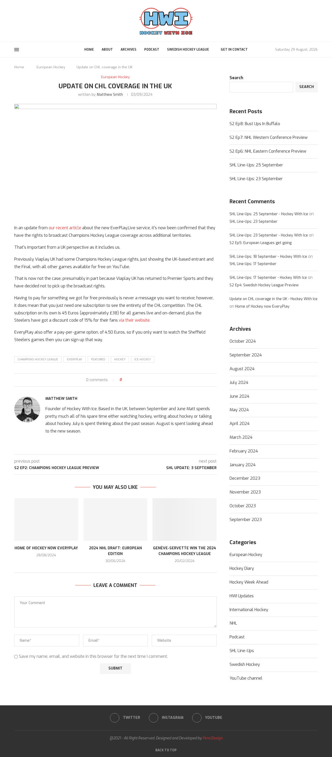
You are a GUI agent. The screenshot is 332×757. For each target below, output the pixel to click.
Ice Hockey (142, 359)
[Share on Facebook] (130, 379)
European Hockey (51, 67)
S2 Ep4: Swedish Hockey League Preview (264, 285)
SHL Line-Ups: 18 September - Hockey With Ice (268, 256)
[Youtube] (28, 20)
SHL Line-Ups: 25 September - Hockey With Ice (269, 214)
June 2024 (239, 396)
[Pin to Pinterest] (140, 379)
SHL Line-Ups (242, 650)
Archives (128, 50)
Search (236, 77)
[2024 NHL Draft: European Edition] (116, 519)
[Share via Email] (145, 379)
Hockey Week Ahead (249, 582)
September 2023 (246, 519)
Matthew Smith (110, 94)
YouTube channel (246, 678)
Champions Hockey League (38, 359)
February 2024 (244, 451)
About (107, 50)
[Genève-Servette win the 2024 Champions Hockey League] (185, 519)
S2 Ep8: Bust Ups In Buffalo (255, 123)
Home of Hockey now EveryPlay (46, 548)
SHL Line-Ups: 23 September (256, 178)
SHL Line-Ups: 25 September (256, 165)
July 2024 (239, 382)
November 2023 (245, 492)
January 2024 (242, 465)
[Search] (315, 20)
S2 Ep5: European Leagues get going (261, 242)
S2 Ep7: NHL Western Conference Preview (269, 137)
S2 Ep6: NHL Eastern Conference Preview (268, 151)
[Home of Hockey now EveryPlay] (46, 519)
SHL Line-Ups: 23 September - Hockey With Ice (269, 235)
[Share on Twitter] (135, 379)
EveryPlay (74, 359)
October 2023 (243, 506)
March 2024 (241, 437)
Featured (98, 359)
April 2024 (240, 423)
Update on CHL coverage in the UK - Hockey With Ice (273, 298)
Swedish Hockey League (188, 50)
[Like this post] (124, 379)
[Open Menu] (16, 49)
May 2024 (239, 410)
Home (89, 50)
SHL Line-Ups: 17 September (253, 263)
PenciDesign (213, 738)
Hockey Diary (242, 568)
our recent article (65, 228)
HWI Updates (242, 596)
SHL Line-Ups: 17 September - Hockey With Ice (268, 277)
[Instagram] (22, 20)
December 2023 (245, 478)
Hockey (120, 359)
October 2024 (243, 341)
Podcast (151, 50)
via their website (134, 320)
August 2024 (242, 368)
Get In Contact (234, 50)
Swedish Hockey (245, 664)
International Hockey (249, 609)
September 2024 (246, 355)
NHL (233, 623)
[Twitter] (16, 20)
